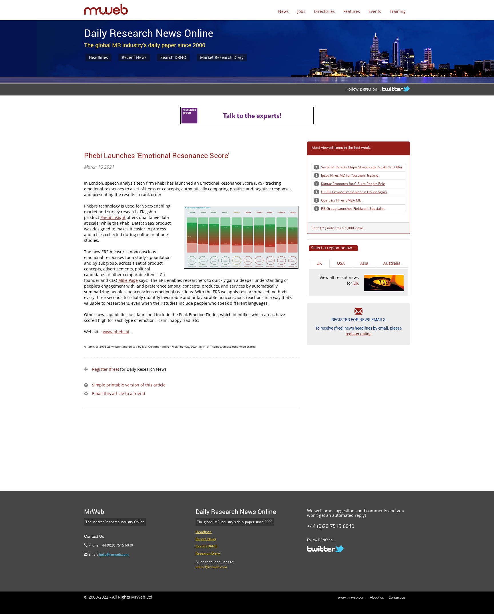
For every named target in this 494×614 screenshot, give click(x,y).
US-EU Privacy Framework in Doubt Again (354, 192)
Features (351, 11)
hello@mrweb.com (114, 554)
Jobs (301, 11)
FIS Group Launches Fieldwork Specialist (353, 208)
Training (398, 11)
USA (341, 263)
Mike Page (128, 280)
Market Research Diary (222, 57)
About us (377, 597)
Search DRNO (173, 57)
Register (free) (105, 369)
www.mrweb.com (351, 597)
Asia (364, 263)
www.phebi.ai (116, 331)
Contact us (397, 597)
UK (319, 263)
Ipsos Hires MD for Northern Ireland (349, 175)
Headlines (98, 57)
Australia (392, 263)
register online (358, 333)
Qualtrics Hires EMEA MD (341, 200)
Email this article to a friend (118, 393)
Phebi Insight (113, 217)
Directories (324, 11)
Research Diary (208, 553)
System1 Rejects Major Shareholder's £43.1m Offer (362, 167)
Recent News (134, 57)
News (283, 11)
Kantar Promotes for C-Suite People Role (353, 183)
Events (374, 11)
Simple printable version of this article (129, 385)
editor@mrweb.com (211, 567)
